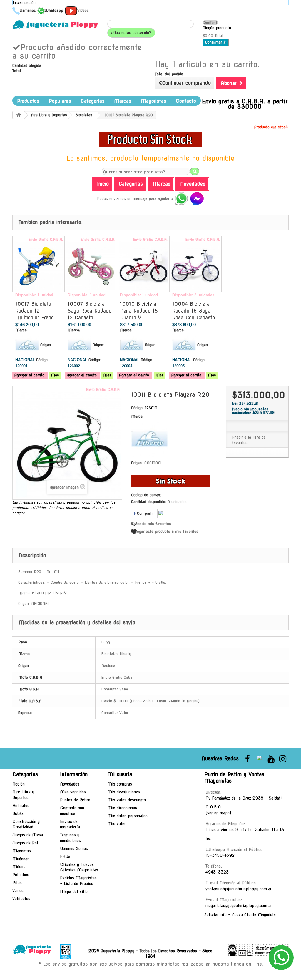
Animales (20, 805)
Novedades (69, 784)
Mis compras (119, 784)
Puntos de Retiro (75, 800)
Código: (42, 360)
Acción (18, 784)
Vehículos (21, 898)
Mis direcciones (122, 808)
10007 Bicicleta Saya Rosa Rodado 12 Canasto (89, 311)
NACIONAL (153, 463)
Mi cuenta (119, 774)
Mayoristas (153, 101)
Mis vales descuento (126, 800)
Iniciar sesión (24, 2)
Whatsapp (54, 10)
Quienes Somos (74, 848)
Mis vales (116, 823)
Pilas (17, 882)
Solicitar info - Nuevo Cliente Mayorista (240, 914)
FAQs (65, 856)
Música (19, 866)
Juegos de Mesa (27, 835)
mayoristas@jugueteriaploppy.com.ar (238, 905)
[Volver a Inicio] (18, 115)
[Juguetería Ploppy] (55, 24)
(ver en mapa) (218, 813)
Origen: (46, 345)
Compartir (145, 513)
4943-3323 (217, 872)
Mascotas (21, 851)
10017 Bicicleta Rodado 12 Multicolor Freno (34, 311)
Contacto (186, 101)
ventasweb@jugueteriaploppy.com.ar (238, 888)
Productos (28, 101)
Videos (83, 10)
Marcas (122, 101)
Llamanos (28, 10)
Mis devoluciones (123, 792)
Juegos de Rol (25, 843)
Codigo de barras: (146, 495)
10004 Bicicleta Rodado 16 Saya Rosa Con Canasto (193, 311)
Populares (60, 101)
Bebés (18, 813)
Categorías (93, 101)
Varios (18, 890)
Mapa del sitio (74, 891)
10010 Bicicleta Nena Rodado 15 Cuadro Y (139, 311)
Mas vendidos (73, 792)
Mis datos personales (127, 815)
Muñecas (20, 858)
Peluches (20, 874)
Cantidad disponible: (148, 501)
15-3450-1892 (220, 855)
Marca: (21, 330)
